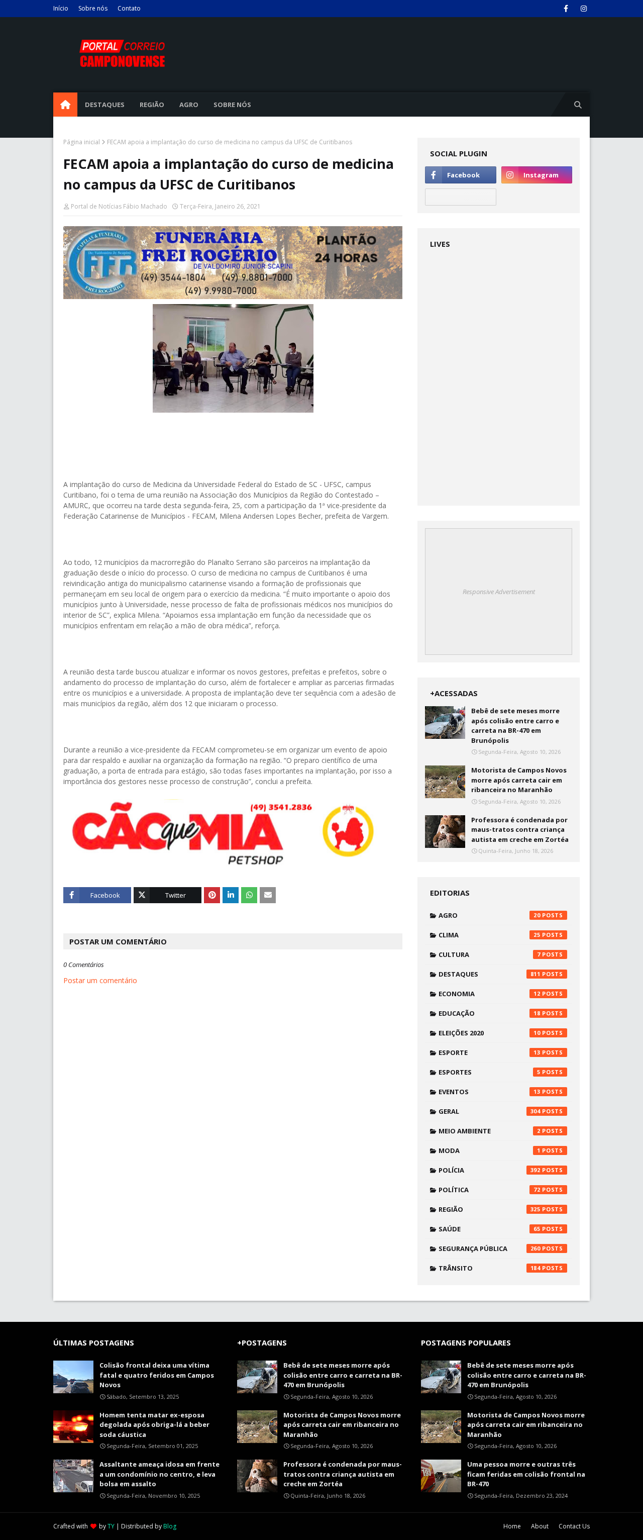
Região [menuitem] (152, 104)
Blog (169, 1526)
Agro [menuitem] (188, 104)
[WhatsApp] (460, 197)
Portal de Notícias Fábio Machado (119, 206)
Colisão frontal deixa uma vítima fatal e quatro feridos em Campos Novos (156, 1375)
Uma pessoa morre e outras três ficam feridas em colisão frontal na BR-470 (526, 1474)
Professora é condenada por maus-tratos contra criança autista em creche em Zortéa (520, 829)
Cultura (490, 954)
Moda (490, 1150)
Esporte (490, 1052)
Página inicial (81, 142)
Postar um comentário (100, 980)
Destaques (490, 974)
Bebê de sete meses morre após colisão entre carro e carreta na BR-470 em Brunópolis (515, 725)
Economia (490, 993)
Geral (490, 1111)
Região (490, 1209)
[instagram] (583, 8)
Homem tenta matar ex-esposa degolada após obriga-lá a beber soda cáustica (154, 1424)
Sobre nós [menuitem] (232, 104)
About (540, 1526)
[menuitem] (65, 104)
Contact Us (574, 1526)
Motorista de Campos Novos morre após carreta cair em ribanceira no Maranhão (519, 779)
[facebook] (566, 8)
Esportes (490, 1072)
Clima (490, 934)
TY (111, 1526)
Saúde (490, 1228)
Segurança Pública (490, 1248)
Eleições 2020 (490, 1032)
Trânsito (490, 1268)
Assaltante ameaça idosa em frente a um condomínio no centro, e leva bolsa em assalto (159, 1474)
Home (512, 1526)
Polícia (490, 1170)
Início (60, 8)
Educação (490, 1013)
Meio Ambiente (490, 1130)
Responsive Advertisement (499, 591)
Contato (129, 8)
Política (490, 1189)
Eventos (490, 1091)
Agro (490, 915)
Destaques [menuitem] (105, 104)
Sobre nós (93, 8)
